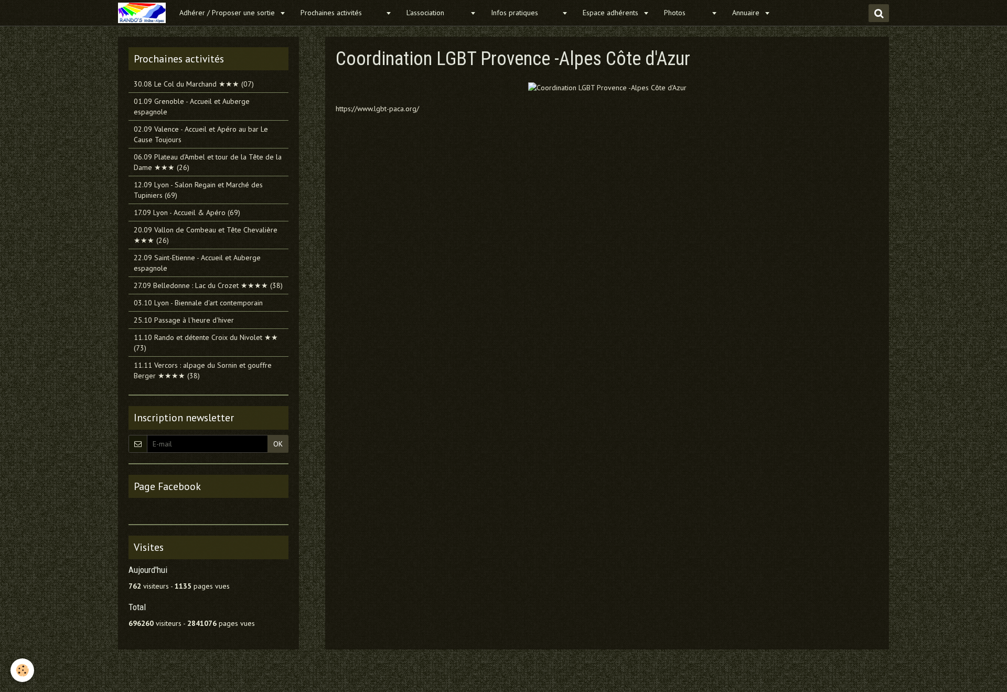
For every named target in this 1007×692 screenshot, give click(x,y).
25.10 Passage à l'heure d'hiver (184, 320)
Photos (686, 12)
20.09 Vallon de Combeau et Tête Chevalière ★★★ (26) (205, 235)
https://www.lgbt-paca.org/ (377, 108)
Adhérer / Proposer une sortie (228, 12)
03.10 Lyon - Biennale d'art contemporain (198, 302)
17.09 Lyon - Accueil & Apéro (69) (187, 212)
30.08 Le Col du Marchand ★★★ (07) (194, 84)
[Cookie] (22, 670)
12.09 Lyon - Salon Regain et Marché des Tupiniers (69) (198, 190)
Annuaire (747, 12)
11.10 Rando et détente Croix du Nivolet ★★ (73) (206, 343)
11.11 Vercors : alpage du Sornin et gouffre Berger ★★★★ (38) (203, 370)
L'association (436, 12)
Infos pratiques (525, 12)
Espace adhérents (611, 12)
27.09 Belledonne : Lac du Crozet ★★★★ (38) (208, 285)
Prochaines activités (342, 12)
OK (278, 444)
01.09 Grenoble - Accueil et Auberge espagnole (192, 106)
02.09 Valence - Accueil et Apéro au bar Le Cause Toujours (201, 134)
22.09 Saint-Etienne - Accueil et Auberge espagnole (197, 263)
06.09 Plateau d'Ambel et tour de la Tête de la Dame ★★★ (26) (208, 162)
